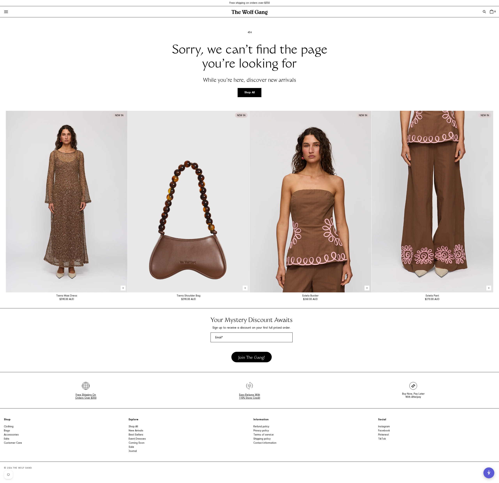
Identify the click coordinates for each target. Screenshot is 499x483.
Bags (7, 430)
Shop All (249, 92)
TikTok (382, 439)
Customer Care (13, 443)
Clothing (8, 426)
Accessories (11, 435)
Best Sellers (136, 435)
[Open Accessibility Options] (488, 472)
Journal (133, 451)
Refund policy (261, 426)
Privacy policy (261, 430)
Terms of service (263, 435)
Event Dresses (137, 439)
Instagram (384, 426)
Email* (219, 337)
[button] (484, 11)
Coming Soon (136, 443)
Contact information (264, 443)
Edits (6, 439)
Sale (131, 447)
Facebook (384, 430)
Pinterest (383, 435)
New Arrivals (136, 430)
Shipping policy (262, 439)
